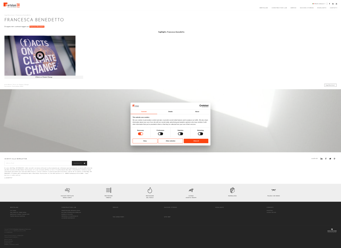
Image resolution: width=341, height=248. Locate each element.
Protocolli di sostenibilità (70, 216)
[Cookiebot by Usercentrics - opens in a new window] (201, 106)
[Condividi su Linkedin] (321, 158)
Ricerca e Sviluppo (67, 214)
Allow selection (170, 141)
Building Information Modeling (71, 212)
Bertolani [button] (264, 7)
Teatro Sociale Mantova (17, 216)
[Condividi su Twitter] (330, 158)
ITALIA (319, 3)
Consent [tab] (144, 111)
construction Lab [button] (279, 7)
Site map (167, 217)
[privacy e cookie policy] (12, 175)
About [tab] (197, 111)
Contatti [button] (333, 7)
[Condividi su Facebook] (326, 158)
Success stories (307, 7)
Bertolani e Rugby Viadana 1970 (19, 214)
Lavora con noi (271, 212)
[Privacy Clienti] (8, 239)
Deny (145, 141)
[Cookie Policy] (7, 242)
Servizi (294, 7)
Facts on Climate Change (21, 84)
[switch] (160, 133)
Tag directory (9, 15)
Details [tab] (170, 111)
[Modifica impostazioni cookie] (11, 244)
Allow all (196, 141)
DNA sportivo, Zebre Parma (18, 212)
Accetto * (9, 177)
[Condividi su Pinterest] (334, 158)
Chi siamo (13, 210)
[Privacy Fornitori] (8, 241)
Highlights (322, 7)
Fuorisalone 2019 (17, 86)
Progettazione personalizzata (71, 210)
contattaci (270, 210)
